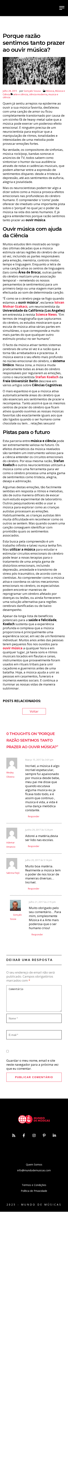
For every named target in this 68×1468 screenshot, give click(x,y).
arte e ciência (20, 94)
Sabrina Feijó (13, 872)
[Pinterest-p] (44, 1135)
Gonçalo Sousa (32, 90)
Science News (46, 314)
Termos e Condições (34, 1185)
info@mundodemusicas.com (34, 1170)
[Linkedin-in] (54, 1135)
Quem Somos (34, 1164)
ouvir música (12, 648)
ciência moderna (38, 94)
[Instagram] (34, 1135)
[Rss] (14, 1135)
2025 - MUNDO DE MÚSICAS (34, 1204)
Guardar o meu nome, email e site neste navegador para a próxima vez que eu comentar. (32, 1064)
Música (50, 90)
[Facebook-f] (24, 1135)
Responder (33, 816)
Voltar (34, 711)
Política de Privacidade (34, 1191)
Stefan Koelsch (47, 377)
